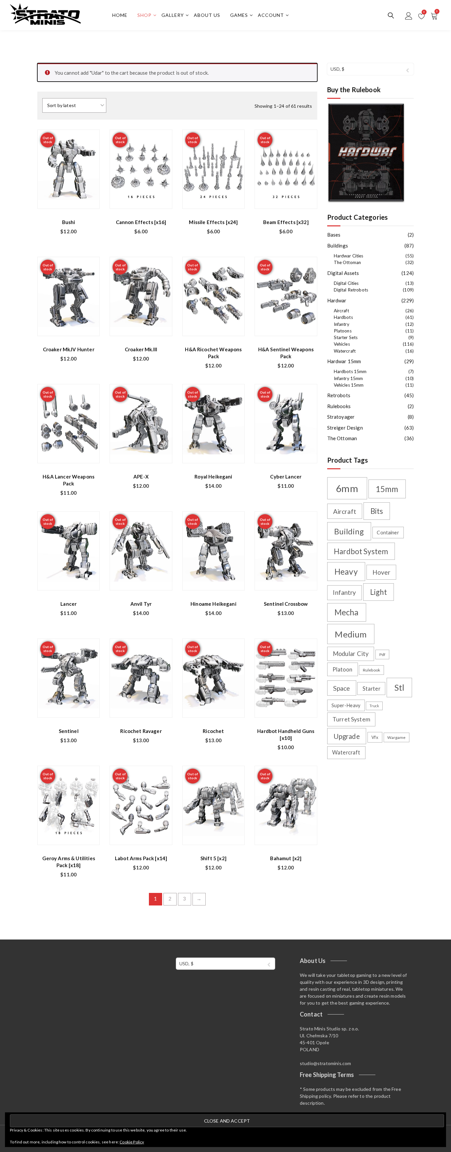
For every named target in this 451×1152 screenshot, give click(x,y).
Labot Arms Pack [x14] (141, 858)
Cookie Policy (132, 1141)
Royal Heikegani (213, 477)
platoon (342, 669)
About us (207, 15)
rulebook (371, 670)
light (378, 592)
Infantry (341, 324)
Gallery (172, 15)
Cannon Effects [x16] (141, 222)
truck (374, 706)
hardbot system (361, 551)
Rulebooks (339, 406)
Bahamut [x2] (285, 858)
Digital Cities (346, 283)
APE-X (141, 477)
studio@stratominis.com (325, 1063)
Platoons (343, 330)
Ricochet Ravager (140, 731)
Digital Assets (343, 273)
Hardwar (337, 300)
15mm (387, 489)
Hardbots (343, 317)
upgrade (346, 736)
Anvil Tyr (141, 604)
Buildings (337, 246)
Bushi (68, 222)
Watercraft (345, 351)
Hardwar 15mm (344, 361)
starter (371, 688)
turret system (351, 719)
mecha (346, 612)
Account (271, 15)
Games (239, 15)
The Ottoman (347, 262)
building (349, 531)
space (341, 688)
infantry (344, 592)
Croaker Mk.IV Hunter (68, 349)
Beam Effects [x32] (286, 222)
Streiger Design (345, 428)
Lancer (68, 604)
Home (119, 15)
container (388, 532)
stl (399, 687)
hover (381, 572)
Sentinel (69, 731)
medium (350, 634)
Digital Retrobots (351, 289)
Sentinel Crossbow (286, 604)
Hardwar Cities (349, 255)
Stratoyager (341, 417)
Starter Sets (346, 337)
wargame (396, 737)
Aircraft (341, 310)
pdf (382, 654)
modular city (351, 653)
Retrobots (338, 395)
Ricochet (213, 731)
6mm (347, 488)
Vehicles (342, 344)
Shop (144, 15)
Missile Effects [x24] (213, 222)
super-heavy (345, 705)
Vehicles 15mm (349, 385)
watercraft (346, 752)
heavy (346, 571)
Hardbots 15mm (350, 371)
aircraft (344, 511)
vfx (374, 737)
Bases (334, 235)
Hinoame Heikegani (213, 604)
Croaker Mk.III (141, 349)
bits (376, 511)
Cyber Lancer (285, 477)
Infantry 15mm (348, 378)
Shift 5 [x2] (213, 858)
